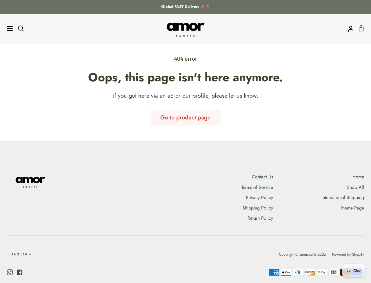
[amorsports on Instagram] (10, 272)
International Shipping (342, 197)
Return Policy (260, 218)
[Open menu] (6, 28)
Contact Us (262, 176)
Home (358, 176)
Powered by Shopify (348, 254)
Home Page (352, 208)
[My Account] (348, 28)
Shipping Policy (257, 208)
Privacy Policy (259, 197)
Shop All (355, 187)
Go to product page (185, 117)
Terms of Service (257, 187)
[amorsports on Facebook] (20, 272)
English (20, 254)
